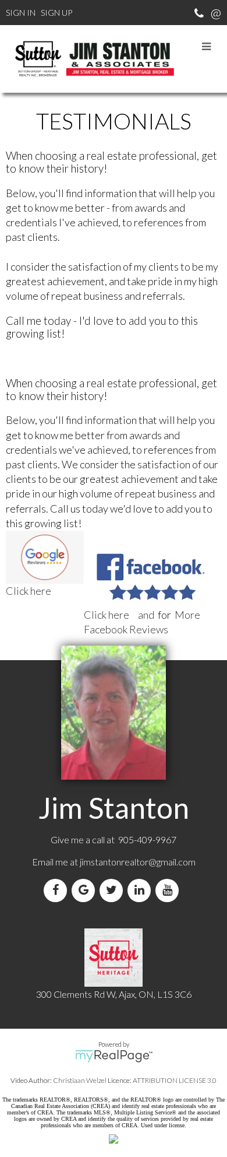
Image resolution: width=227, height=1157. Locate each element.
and (120, 614)
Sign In (21, 12)
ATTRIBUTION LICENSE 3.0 (175, 1080)
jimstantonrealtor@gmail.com (138, 861)
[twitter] (113, 890)
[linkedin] (141, 890)
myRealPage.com (114, 1056)
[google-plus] (86, 890)
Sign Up (56, 12)
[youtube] (169, 890)
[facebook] (58, 890)
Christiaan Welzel (80, 1080)
